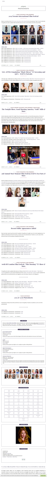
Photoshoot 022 (27, 254)
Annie (9, 394)
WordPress (35, 466)
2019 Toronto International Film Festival (23, 16)
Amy (38, 391)
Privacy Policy (9, 456)
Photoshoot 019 (27, 284)
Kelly (28, 407)
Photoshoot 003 (27, 60)
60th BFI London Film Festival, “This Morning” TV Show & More (23, 265)
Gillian (19, 400)
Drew (28, 397)
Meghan (18, 410)
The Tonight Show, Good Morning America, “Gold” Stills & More (23, 110)
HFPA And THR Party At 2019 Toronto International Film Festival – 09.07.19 (30, 54)
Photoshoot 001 (27, 57)
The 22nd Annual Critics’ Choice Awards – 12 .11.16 (24, 249)
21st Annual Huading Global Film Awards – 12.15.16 (25, 251)
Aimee (9, 391)
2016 (22, 311)
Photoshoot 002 (27, 58)
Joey (9, 407)
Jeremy (38, 404)
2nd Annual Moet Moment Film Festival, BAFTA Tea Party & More (23, 175)
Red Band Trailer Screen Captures (21, 142)
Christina (9, 397)
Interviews (16, 107)
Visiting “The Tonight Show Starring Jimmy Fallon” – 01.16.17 (26, 138)
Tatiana (18, 416)
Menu (3, 1)
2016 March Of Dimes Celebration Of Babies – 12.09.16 (25, 248)
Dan (18, 397)
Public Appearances (30, 14)
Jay (19, 185)
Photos (4, 335)
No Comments (17, 65)
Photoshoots (23, 14)
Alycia (28, 391)
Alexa (19, 391)
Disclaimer (4, 456)
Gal (9, 400)
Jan (18, 404)
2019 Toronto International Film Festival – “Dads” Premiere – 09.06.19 (29, 52)
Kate (19, 407)
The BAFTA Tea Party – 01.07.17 (21, 215)
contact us (41, 472)
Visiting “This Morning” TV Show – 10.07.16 (23, 283)
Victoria (28, 416)
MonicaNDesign (8, 453)
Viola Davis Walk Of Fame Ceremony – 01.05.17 (24, 213)
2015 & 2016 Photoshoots (23, 298)
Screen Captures (36, 107)
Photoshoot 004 (27, 61)
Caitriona (18, 394)
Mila (38, 410)
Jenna (23, 185)
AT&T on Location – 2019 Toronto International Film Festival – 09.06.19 (29, 48)
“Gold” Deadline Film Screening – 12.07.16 (23, 246)
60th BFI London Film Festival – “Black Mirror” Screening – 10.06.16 (28, 281)
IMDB (7, 335)
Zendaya (23, 419)
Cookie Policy (14, 456)
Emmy (38, 397)
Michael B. (8, 413)
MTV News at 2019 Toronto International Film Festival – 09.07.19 (28, 55)
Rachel (38, 413)
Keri (38, 407)
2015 (22, 313)
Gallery (18, 14)
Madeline (9, 410)
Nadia (19, 413)
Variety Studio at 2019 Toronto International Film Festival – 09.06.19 (28, 51)
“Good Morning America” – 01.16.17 (33, 139)
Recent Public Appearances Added (23, 228)
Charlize (28, 394)
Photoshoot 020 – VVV (28, 286)
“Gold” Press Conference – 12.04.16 (22, 216)
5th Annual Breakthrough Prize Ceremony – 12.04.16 (25, 243)
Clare (38, 394)
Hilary (38, 400)
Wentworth (38, 416)
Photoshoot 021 (27, 252)
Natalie (28, 413)
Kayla (12, 65)
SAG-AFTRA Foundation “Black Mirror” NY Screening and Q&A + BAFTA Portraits (23, 73)
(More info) (36, 475)
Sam (9, 416)
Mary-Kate (28, 410)
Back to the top (42, 466)
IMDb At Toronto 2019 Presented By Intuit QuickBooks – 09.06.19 (28, 49)
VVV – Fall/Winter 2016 (29, 287)
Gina (28, 400)
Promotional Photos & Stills (20, 140)
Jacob (9, 404)
